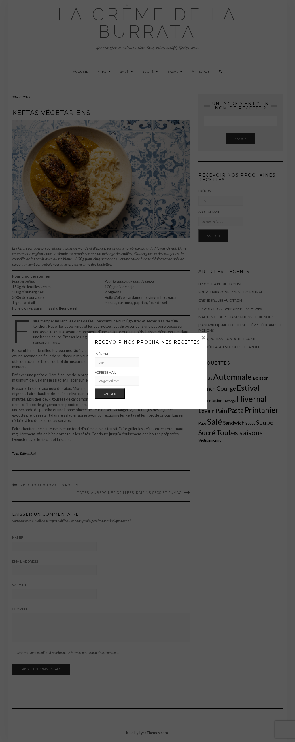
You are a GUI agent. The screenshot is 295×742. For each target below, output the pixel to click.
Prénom (101, 354)
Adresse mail (105, 372)
